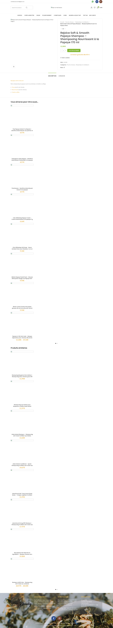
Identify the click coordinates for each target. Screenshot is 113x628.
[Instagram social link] (100, 1)
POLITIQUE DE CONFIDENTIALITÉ (67, 600)
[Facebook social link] (96, 1)
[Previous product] (61, 29)
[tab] (52, 75)
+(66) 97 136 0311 (71, 608)
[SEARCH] (26, 7)
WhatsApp (60, 608)
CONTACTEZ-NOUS (86, 601)
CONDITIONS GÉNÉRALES (65, 605)
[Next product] (65, 29)
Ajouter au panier (74, 50)
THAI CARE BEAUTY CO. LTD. (61, 625)
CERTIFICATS (84, 603)
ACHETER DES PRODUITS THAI (89, 605)
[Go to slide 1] (55, 343)
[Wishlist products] (94, 7)
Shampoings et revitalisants (82, 22)
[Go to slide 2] (57, 343)
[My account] (91, 7)
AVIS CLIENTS (85, 606)
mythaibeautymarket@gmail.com (17, 1)
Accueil (62, 22)
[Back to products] (63, 29)
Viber (64, 608)
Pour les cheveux (69, 22)
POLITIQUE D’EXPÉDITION (65, 603)
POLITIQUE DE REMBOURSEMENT (67, 601)
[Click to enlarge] (14, 66)
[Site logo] (56, 7)
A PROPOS (84, 600)
